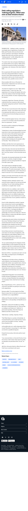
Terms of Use (14, 446)
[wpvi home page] (3, 418)
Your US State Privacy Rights (6, 446)
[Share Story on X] (5, 24)
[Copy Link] (17, 24)
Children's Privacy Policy (19, 445)
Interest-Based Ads (21, 446)
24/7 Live (9, 1)
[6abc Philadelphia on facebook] (2, 437)
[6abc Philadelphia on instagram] (8, 437)
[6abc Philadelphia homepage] (5, 2)
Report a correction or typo (7, 351)
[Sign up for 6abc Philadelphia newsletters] (12, 437)
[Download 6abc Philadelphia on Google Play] (11, 441)
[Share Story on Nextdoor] (11, 24)
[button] (1, 1)
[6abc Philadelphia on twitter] (5, 437)
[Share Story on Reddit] (8, 24)
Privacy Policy (3, 445)
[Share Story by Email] (14, 24)
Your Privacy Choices (10, 445)
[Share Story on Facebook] (2, 24)
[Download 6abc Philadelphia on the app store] (4, 441)
